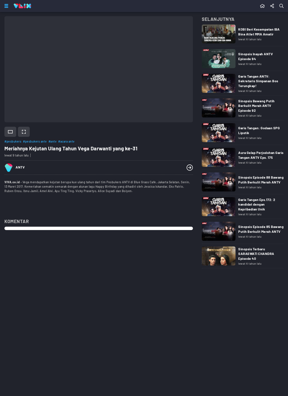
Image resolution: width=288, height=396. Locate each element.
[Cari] (282, 6)
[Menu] (5, 6)
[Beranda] (262, 6)
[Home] (22, 6)
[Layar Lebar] (10, 132)
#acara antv (66, 141)
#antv (52, 141)
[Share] (272, 6)
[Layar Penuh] (24, 132)
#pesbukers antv (35, 141)
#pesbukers (12, 141)
